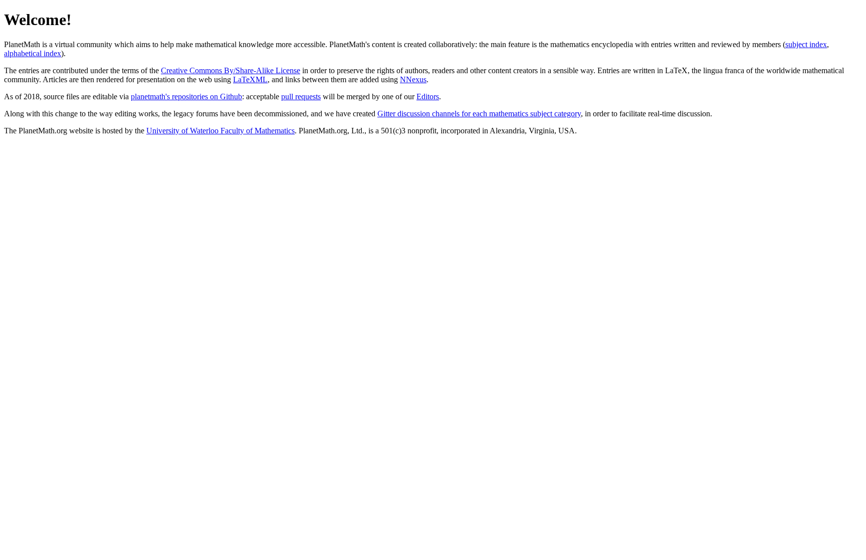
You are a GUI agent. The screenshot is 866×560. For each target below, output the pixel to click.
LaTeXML (250, 79)
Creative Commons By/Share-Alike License (230, 70)
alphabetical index (32, 53)
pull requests (301, 96)
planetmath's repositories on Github (186, 96)
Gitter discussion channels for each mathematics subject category (479, 113)
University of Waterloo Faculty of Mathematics (220, 130)
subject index (806, 44)
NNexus (413, 79)
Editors (427, 96)
